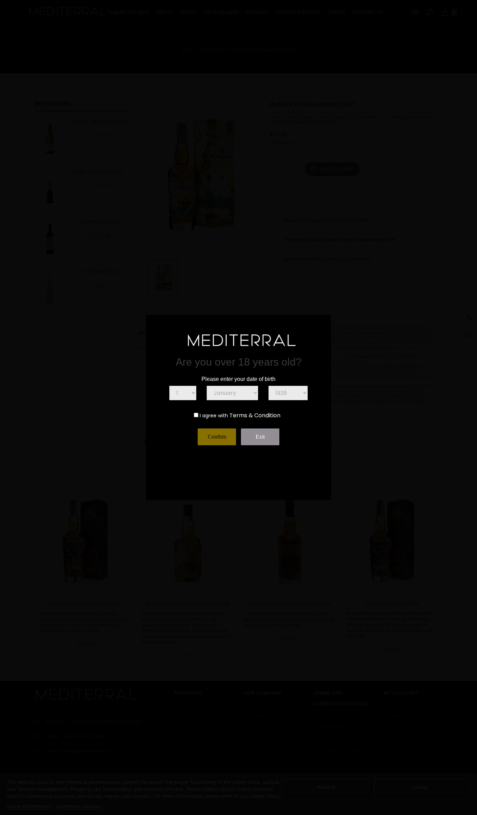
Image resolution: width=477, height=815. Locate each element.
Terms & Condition (254, 415)
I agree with (214, 415)
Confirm (217, 437)
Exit (260, 437)
